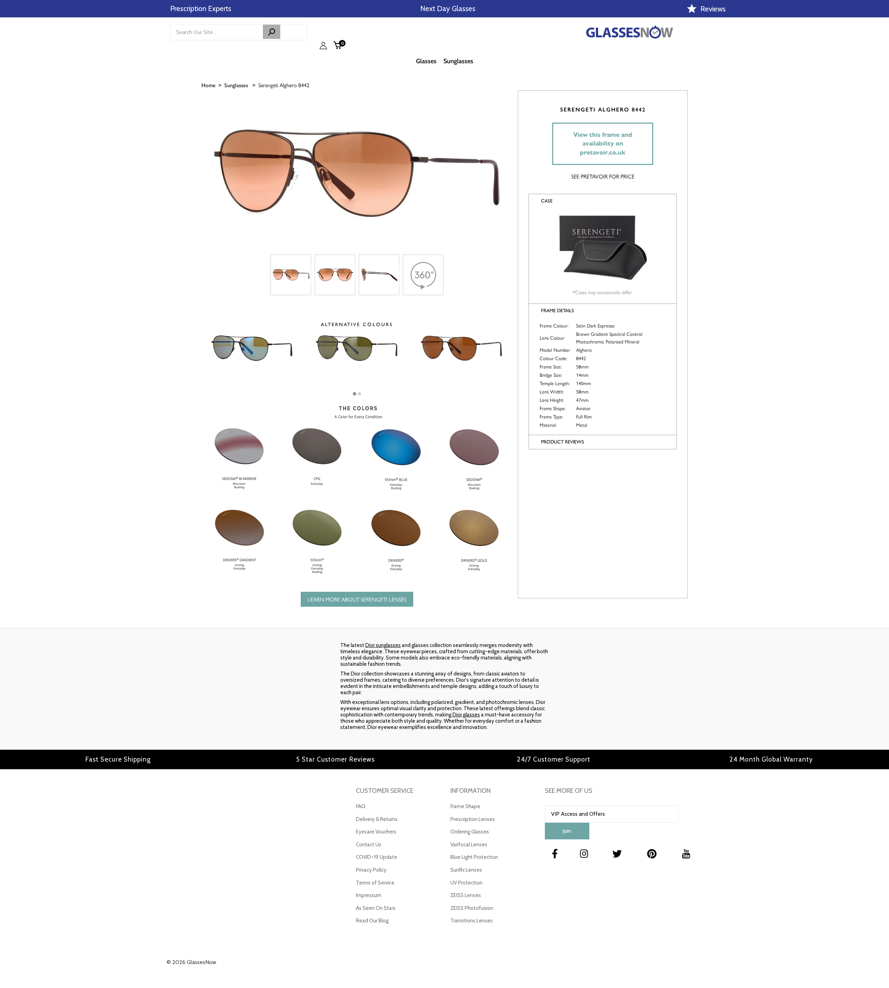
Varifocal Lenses (468, 844)
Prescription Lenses (472, 819)
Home (208, 85)
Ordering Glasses (469, 832)
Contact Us (368, 844)
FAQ (360, 806)
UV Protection (466, 883)
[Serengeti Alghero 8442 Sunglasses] (291, 275)
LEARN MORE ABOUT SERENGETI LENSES (357, 599)
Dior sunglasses (383, 645)
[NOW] (271, 32)
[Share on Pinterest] (880, 155)
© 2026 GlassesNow (191, 962)
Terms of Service (375, 883)
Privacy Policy (371, 870)
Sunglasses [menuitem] (458, 61)
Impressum (368, 895)
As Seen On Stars (376, 908)
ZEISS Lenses (465, 895)
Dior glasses (466, 715)
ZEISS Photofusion (471, 908)
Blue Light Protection (474, 857)
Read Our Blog (372, 921)
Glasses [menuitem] (426, 61)
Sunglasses (236, 85)
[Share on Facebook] (880, 120)
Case (546, 201)
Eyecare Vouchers (376, 832)
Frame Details (557, 311)
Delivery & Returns (377, 819)
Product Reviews (562, 442)
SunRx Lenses (466, 870)
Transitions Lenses (471, 921)
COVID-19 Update (376, 857)
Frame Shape (465, 806)
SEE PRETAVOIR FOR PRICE (602, 176)
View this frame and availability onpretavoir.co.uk (602, 143)
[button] (354, 394)
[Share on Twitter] (880, 138)
